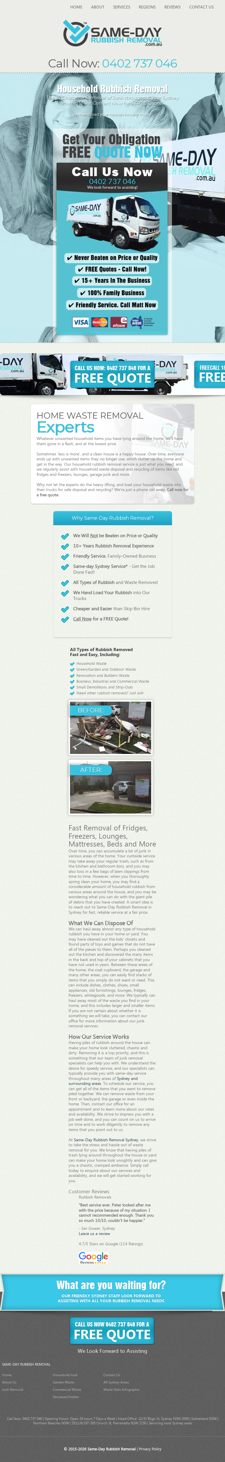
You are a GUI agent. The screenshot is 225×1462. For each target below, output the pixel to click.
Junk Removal (12, 1389)
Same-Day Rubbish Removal (112, 1449)
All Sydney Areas (116, 1382)
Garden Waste (63, 1382)
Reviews (172, 7)
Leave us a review (94, 1234)
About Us (9, 1382)
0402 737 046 (112, 181)
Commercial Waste (67, 1389)
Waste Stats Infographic (121, 1389)
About (97, 7)
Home (78, 7)
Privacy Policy (150, 1449)
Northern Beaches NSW (51, 1423)
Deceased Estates (66, 1397)
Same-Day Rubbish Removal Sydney (106, 1140)
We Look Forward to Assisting (112, 1351)
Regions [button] (147, 7)
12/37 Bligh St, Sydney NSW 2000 (163, 1419)
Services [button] (121, 7)
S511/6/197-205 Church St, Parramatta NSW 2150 (109, 1423)
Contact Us (201, 7)
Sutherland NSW (204, 1419)
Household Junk (65, 1375)
